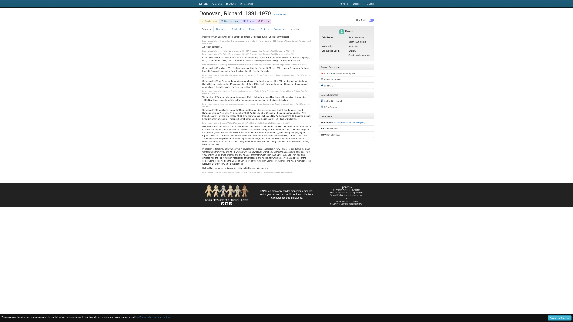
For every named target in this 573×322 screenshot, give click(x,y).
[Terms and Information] (230, 203)
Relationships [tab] (237, 29)
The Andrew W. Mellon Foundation (346, 189)
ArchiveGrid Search (333, 100)
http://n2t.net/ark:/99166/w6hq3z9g (348, 122)
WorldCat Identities (333, 79)
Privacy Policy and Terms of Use (154, 316)
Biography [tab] (206, 29)
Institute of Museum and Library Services (346, 192)
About (345, 3)
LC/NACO (328, 85)
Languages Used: (331, 50)
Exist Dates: (328, 37)
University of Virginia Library (346, 201)
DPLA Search (330, 107)
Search (218, 3)
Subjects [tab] (265, 29)
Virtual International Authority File (339, 73)
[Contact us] (226, 203)
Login (371, 3)
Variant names (279, 14)
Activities (295, 29)
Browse (232, 3)
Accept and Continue (560, 317)
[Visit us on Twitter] (222, 203)
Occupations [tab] (279, 29)
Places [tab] (252, 29)
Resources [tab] (221, 29)
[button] (357, 3)
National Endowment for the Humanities (346, 195)
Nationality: (327, 46)
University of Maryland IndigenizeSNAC (346, 203)
